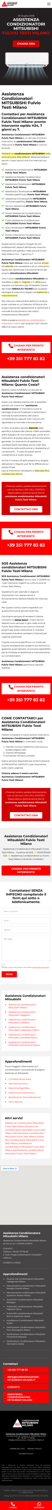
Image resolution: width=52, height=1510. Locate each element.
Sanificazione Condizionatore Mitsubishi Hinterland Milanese (26, 1335)
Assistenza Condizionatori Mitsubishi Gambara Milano (23, 1036)
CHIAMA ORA (26, 43)
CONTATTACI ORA (26, 509)
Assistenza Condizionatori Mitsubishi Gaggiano (22, 1013)
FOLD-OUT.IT (18, 1496)
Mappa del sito (17, 1449)
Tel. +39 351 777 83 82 (26, 1438)
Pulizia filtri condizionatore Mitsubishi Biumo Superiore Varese (25, 1314)
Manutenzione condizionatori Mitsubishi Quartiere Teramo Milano (26, 1294)
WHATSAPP (39, 1508)
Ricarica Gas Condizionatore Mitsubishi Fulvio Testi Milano (25, 1129)
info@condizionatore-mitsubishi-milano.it (23, 1378)
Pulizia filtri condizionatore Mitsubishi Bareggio (25, 1301)
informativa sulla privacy (41, 967)
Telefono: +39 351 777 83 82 (15, 1251)
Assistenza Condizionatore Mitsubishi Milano (19, 1397)
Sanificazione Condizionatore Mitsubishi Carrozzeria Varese (26, 1342)
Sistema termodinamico (21, 1092)
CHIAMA (13, 1508)
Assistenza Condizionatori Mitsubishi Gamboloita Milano (24, 1043)
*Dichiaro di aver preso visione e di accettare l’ (25, 967)
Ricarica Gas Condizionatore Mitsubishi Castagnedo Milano (25, 1280)
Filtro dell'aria (16, 1102)
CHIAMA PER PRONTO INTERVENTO (28, 347)
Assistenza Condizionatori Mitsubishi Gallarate (22, 1021)
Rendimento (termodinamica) (25, 1097)
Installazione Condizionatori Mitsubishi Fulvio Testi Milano (25, 1146)
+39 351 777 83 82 (17, 1369)
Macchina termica (18, 1083)
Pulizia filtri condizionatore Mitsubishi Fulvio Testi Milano (24, 1140)
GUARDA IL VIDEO (12, 1262)
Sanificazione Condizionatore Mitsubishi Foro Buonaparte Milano (26, 1328)
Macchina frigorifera (19, 1088)
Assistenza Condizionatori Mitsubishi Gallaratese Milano (24, 1028)
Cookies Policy (26, 1454)
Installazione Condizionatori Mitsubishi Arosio (25, 1321)
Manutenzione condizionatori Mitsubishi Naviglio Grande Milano (26, 1287)
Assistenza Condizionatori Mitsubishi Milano (22, 1006)
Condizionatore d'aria (20, 1079)
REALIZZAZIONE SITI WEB (37, 1496)
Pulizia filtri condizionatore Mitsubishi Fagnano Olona (25, 1307)
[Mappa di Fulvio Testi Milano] (26, 1195)
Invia (9, 974)
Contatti (13, 1387)
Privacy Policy (34, 1449)
